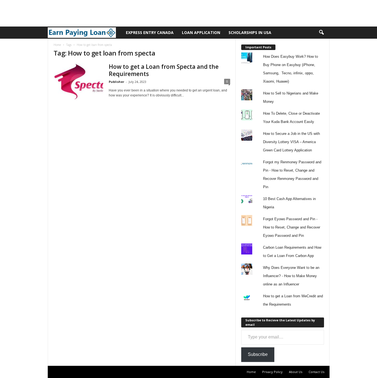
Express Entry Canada (150, 32)
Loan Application (201, 32)
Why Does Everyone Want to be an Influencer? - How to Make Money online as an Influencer (291, 276)
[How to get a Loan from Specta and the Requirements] (78, 81)
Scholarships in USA (250, 32)
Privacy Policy (272, 372)
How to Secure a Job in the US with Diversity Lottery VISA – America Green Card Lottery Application (291, 142)
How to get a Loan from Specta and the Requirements (164, 70)
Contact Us (316, 372)
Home (57, 45)
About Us (295, 372)
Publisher (116, 82)
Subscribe (258, 354)
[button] (321, 33)
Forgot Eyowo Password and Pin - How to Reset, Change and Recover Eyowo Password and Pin (291, 227)
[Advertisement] (100, 12)
